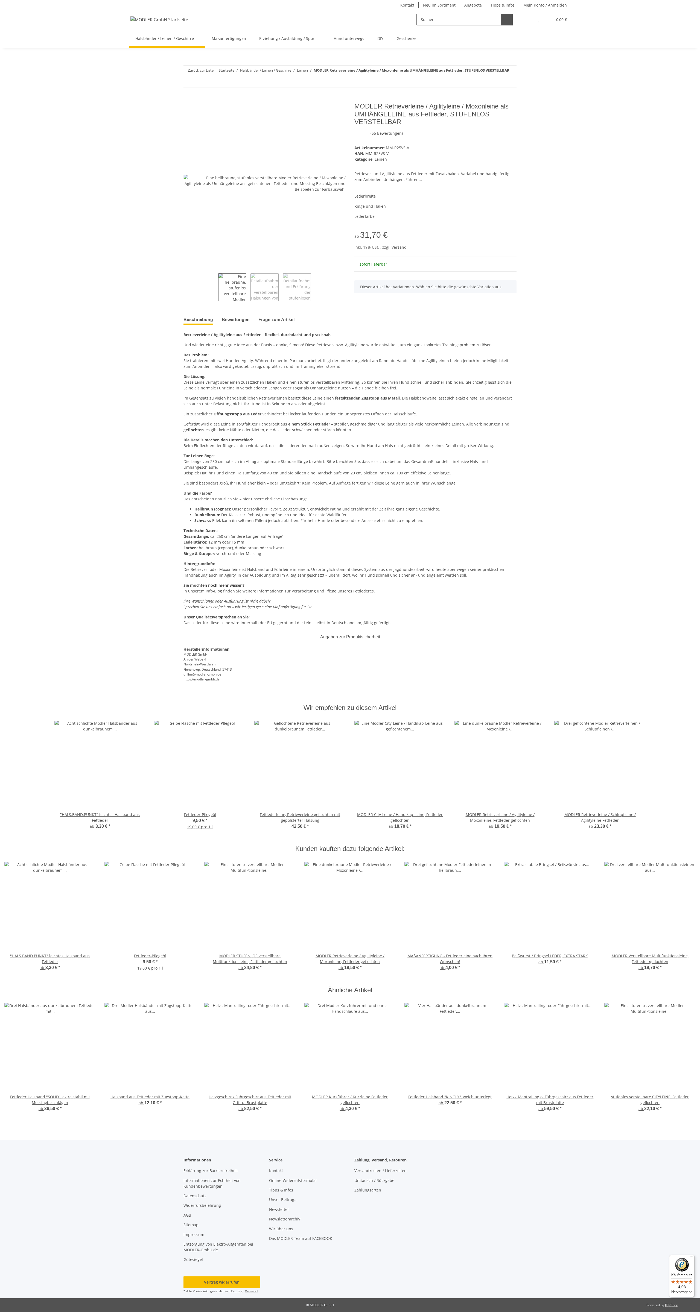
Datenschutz (194, 1195)
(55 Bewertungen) (387, 133)
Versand (399, 247)
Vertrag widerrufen (222, 1282)
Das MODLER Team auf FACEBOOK (300, 1238)
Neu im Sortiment (439, 5)
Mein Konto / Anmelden (545, 5)
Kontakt (407, 5)
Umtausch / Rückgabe (374, 1180)
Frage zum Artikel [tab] (276, 319)
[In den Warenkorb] (187, 99)
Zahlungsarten (367, 1190)
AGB (187, 1215)
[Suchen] (507, 19)
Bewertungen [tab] (236, 319)
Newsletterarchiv (284, 1219)
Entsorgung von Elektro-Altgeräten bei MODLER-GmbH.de (218, 1246)
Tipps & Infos (503, 5)
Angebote (473, 5)
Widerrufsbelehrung (202, 1205)
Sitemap (191, 1224)
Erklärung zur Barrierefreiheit (210, 1170)
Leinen (381, 159)
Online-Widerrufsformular (293, 1180)
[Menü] (691, 1258)
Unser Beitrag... (283, 1199)
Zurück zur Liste (201, 70)
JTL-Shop (671, 1305)
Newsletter (279, 1209)
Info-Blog (214, 591)
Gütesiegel (193, 1259)
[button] (527, 19)
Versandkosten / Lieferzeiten (380, 1170)
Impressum (193, 1234)
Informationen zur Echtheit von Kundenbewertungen (212, 1183)
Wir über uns (281, 1228)
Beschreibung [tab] (198, 319)
